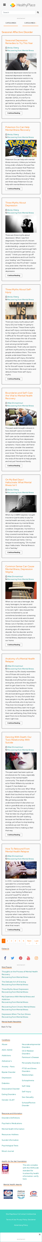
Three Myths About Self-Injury (18, 291)
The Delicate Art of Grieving (14, 982)
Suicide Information (10, 1140)
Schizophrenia (28, 1080)
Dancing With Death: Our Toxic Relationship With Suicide (18, 739)
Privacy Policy (22, 1220)
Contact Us (24, 1214)
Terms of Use (11, 1220)
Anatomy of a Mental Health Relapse (20, 660)
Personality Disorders (31, 1063)
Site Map (9, 1214)
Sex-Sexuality (28, 1097)
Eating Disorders (9, 1094)
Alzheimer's (7, 1061)
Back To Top (6, 1027)
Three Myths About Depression (15, 204)
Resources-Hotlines (10, 1134)
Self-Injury (26, 1091)
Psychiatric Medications (12, 1123)
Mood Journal (8, 1151)
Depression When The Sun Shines (16, 1014)
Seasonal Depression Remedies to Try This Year (19, 42)
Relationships (27, 1075)
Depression (6, 1077)
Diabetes (5, 1083)
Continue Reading (13, 113)
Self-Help (26, 1086)
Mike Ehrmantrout (15, 403)
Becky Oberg (13, 48)
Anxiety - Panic (8, 1066)
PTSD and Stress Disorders (29, 1069)
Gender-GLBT (8, 1100)
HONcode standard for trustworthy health (31, 1171)
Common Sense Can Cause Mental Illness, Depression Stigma (19, 569)
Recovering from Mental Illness (20, 50)
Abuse (4, 1044)
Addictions (6, 1055)
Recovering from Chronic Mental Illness (18, 1007)
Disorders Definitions (11, 1118)
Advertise (32, 1214)
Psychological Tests (10, 1145)
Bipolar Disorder (9, 1072)
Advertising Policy (21, 1225)
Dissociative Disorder (11, 1089)
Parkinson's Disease (30, 1057)
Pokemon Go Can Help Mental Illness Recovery (17, 128)
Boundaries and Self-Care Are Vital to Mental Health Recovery (19, 395)
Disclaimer (32, 1220)
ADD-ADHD (7, 1050)
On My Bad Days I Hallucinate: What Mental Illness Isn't (18, 482)
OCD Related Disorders (27, 1052)
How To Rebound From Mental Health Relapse (17, 850)
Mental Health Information (13, 1129)
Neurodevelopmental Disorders (31, 1045)
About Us (16, 1214)
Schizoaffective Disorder (28, 1104)
